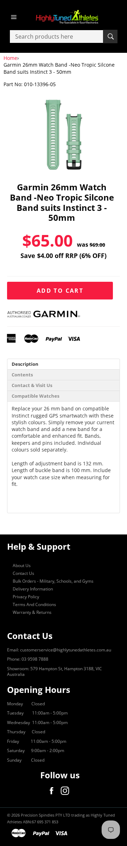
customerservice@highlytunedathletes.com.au (65, 650)
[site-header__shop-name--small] (63, 17)
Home (10, 58)
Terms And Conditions (34, 604)
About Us (22, 565)
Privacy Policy (26, 597)
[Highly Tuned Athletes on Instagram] (67, 790)
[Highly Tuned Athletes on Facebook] (53, 790)
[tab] (63, 364)
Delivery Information (33, 589)
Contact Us (23, 573)
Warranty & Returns (32, 612)
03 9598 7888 (35, 659)
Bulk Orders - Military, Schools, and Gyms (53, 581)
